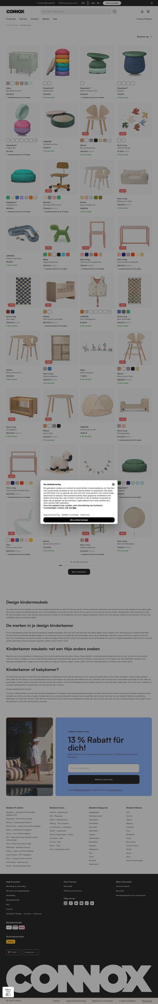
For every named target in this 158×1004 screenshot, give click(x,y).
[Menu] (12, 988)
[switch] (8, 994)
